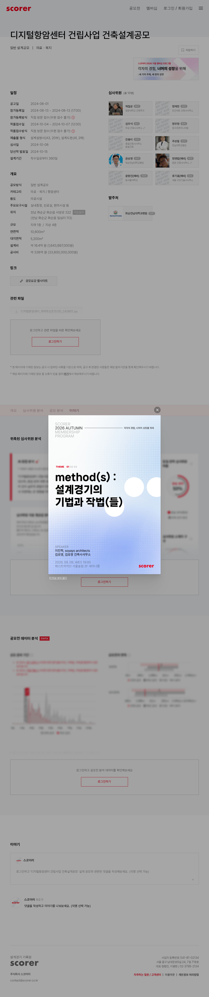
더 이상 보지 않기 (58, 578)
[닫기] (157, 410)
